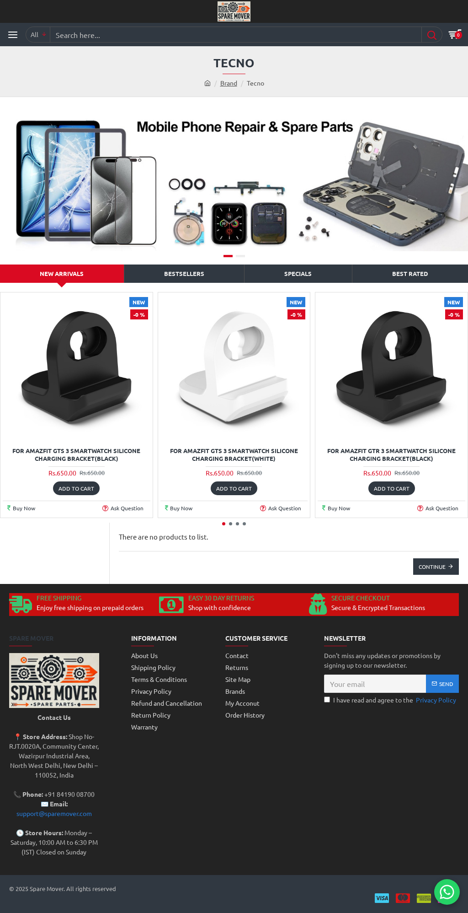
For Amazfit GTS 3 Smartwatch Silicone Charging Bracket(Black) (76, 454)
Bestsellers (184, 273)
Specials (298, 273)
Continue (432, 566)
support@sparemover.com (54, 813)
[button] (223, 523)
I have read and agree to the (394, 700)
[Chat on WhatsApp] (447, 892)
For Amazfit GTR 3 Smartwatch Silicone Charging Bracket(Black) (391, 454)
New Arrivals (62, 273)
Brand (228, 83)
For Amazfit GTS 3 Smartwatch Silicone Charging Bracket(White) (234, 454)
